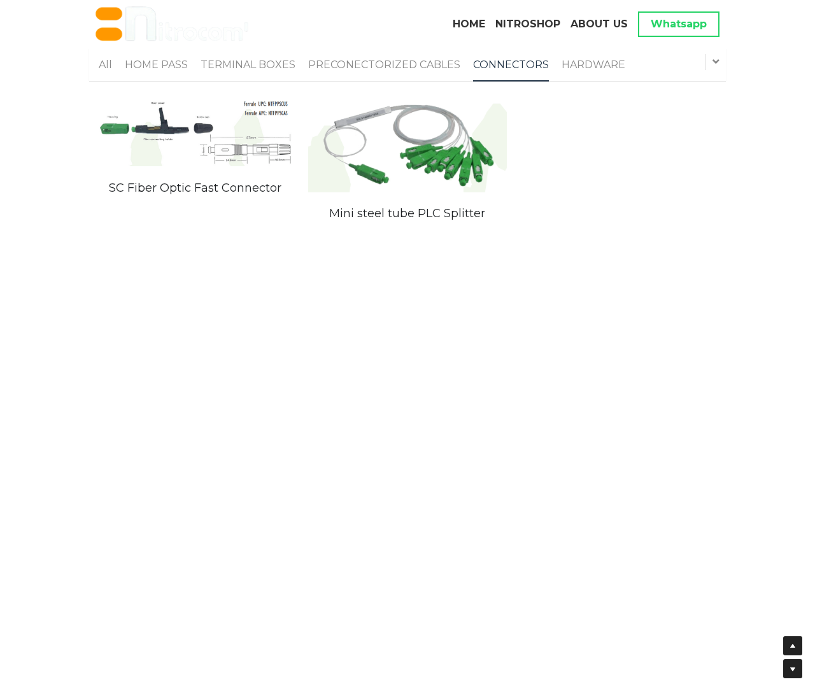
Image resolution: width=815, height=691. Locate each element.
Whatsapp (679, 24)
